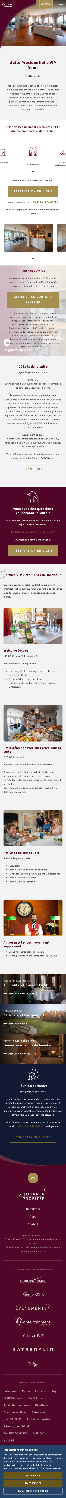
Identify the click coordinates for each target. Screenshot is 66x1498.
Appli (33, 1216)
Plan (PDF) (33, 469)
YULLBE (9, 1440)
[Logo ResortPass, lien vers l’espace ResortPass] (33, 1362)
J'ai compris (33, 1475)
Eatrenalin (38, 1412)
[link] (33, 1178)
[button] (28, 225)
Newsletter (33, 1209)
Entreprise (10, 1391)
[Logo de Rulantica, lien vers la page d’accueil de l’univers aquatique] (33, 1294)
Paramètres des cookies (33, 1491)
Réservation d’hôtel (16, 1426)
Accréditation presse (17, 1405)
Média (26, 1391)
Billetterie (41, 1405)
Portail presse (37, 1398)
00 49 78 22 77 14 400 (30, 1126)
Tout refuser (33, 1483)
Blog (53, 1391)
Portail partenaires (39, 1419)
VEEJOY (38, 1433)
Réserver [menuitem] (46, 4)
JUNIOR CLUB (13, 1419)
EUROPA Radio (13, 1398)
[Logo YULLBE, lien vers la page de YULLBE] (33, 1335)
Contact (33, 1224)
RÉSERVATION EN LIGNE (33, 550)
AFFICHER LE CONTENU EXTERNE (33, 299)
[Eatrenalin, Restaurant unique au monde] (33, 1348)
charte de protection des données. (45, 1468)
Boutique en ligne (15, 1412)
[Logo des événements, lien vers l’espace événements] (33, 1307)
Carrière (40, 1391)
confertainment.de (33, 1137)
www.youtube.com (35, 346)
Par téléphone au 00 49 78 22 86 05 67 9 (33, 532)
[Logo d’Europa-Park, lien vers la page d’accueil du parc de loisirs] (33, 1280)
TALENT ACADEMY (16, 1433)
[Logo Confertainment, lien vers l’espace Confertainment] (33, 1321)
